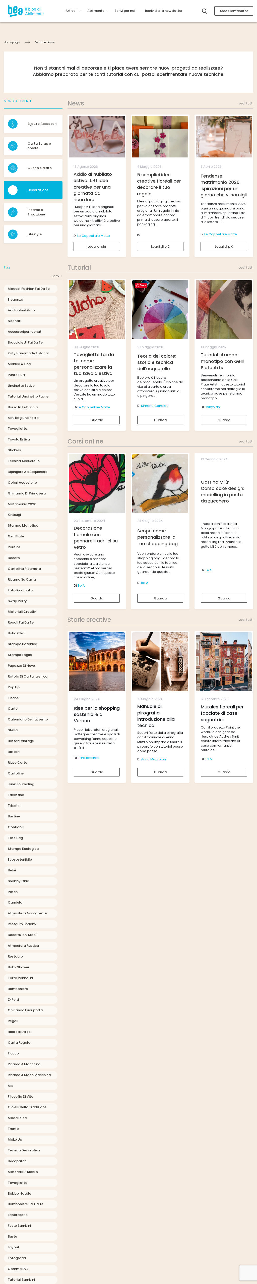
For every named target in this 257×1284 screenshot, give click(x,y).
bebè (12, 870)
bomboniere (18, 988)
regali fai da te (21, 622)
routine (14, 547)
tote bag (15, 837)
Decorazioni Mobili (23, 934)
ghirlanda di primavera (27, 493)
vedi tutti (245, 103)
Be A (81, 585)
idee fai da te (19, 1031)
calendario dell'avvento (28, 719)
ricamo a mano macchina (29, 1075)
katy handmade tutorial (28, 353)
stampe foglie (20, 654)
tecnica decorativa (24, 1150)
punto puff (16, 374)
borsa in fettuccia (23, 407)
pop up (14, 687)
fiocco (13, 1053)
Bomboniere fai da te (25, 1204)
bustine (14, 816)
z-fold (13, 999)
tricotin (14, 805)
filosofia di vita (20, 1096)
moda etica (17, 1117)
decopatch (17, 1161)
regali (13, 1021)
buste (12, 1236)
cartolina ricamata (24, 568)
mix (10, 1085)
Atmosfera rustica (23, 945)
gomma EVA (18, 1268)
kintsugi (14, 514)
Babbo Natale (19, 1193)
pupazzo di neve (21, 665)
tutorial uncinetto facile (28, 396)
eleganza (15, 299)
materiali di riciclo (23, 1171)
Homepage (12, 42)
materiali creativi (22, 611)
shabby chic (18, 881)
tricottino (16, 795)
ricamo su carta (22, 579)
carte (13, 708)
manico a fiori (19, 364)
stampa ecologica (23, 848)
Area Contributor (234, 11)
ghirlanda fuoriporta (25, 1010)
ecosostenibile (20, 859)
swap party (17, 601)
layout (13, 1247)
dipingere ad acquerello (27, 471)
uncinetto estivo (21, 385)
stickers (14, 450)
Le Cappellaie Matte (93, 235)
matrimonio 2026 (22, 504)
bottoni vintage (21, 741)
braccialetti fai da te (25, 342)
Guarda (96, 420)
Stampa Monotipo (23, 525)
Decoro (14, 557)
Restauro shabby (22, 924)
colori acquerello (22, 482)
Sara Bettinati (88, 757)
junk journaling (21, 784)
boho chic (16, 633)
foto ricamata (20, 590)
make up (15, 1139)
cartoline (16, 773)
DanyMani (213, 407)
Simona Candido (155, 405)
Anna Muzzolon (153, 759)
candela (15, 902)
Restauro (15, 956)
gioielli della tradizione (27, 1107)
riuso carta (17, 762)
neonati (14, 320)
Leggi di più (97, 246)
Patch (13, 891)
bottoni (14, 751)
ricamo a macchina (24, 1064)
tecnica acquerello (24, 461)
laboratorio (18, 1214)
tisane (13, 698)
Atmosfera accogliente (27, 913)
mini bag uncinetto (23, 417)
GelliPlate (16, 536)
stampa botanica (22, 644)
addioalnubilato (21, 310)
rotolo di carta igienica (27, 676)
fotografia (17, 1258)
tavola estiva (19, 439)
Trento (13, 1128)
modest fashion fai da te (29, 288)
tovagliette (17, 428)
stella (13, 730)
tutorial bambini (21, 1279)
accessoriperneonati (25, 331)
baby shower (18, 967)
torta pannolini (20, 978)
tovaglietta (17, 1182)
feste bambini (19, 1225)
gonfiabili (16, 827)
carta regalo (19, 1042)
